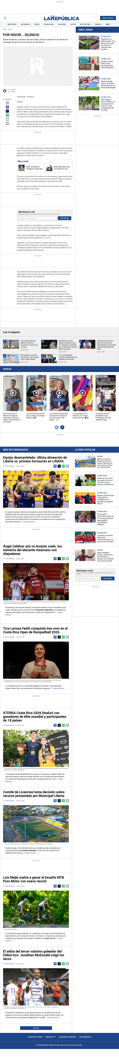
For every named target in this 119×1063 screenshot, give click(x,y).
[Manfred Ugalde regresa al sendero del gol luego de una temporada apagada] (89, 83)
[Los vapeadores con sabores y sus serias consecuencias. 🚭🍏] (82, 393)
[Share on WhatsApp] (7, 115)
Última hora (106, 36)
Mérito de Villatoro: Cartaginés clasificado (34, 168)
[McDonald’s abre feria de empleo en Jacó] (49, 168)
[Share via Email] (7, 119)
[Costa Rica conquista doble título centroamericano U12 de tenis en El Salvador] (85, 537)
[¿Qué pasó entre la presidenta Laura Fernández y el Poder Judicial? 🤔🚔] (106, 393)
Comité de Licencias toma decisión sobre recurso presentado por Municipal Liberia (34, 794)
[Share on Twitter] (7, 111)
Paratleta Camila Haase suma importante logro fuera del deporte (107, 64)
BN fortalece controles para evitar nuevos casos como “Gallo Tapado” (30, 357)
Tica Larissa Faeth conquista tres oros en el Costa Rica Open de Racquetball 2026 (35, 630)
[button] (108, 18)
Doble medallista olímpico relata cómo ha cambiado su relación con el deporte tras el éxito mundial (105, 557)
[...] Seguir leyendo (28, 522)
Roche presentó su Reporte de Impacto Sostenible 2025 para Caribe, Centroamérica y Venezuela (12, 418)
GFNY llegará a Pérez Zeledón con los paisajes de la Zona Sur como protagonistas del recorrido (108, 105)
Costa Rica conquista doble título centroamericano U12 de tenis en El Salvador (105, 538)
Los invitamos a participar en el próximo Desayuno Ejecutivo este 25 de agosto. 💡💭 (58, 417)
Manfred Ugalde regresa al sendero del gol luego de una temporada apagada (108, 84)
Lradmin (13, 89)
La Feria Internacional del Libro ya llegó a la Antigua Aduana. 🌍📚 (35, 416)
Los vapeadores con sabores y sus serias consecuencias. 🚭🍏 (80, 416)
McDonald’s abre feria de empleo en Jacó (62, 168)
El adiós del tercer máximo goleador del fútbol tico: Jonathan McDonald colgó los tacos (33, 955)
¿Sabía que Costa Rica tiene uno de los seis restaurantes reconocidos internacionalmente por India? (106, 345)
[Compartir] (7, 123)
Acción (10, 29)
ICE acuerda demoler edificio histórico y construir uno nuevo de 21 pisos (29, 344)
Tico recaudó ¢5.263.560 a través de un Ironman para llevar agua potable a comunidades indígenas (105, 519)
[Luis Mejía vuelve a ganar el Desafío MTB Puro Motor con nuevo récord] (36, 909)
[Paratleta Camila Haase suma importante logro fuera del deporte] (89, 63)
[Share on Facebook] (7, 107)
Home (5, 29)
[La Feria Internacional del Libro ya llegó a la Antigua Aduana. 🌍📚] (36, 393)
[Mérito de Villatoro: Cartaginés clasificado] (21, 168)
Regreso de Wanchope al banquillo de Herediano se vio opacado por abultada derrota (105, 499)
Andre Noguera (9, 466)
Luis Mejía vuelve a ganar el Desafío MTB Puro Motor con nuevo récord (33, 879)
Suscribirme (64, 218)
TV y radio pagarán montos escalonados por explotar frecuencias (68, 357)
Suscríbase (85, 1037)
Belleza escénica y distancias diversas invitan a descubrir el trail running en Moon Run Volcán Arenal (104, 463)
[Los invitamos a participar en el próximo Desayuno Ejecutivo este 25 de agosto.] (59, 393)
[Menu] (5, 18)
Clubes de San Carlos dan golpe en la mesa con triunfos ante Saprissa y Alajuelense (105, 481)
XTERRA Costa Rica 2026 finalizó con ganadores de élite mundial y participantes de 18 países (34, 716)
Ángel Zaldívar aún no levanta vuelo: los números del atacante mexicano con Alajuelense (32, 550)
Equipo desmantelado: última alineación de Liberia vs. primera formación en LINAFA (35, 459)
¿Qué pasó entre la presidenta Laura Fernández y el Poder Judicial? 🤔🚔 (103, 417)
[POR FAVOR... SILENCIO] (38, 66)
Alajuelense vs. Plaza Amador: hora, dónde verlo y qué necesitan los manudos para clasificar (108, 44)
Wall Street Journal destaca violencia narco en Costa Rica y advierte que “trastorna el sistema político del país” (68, 345)
